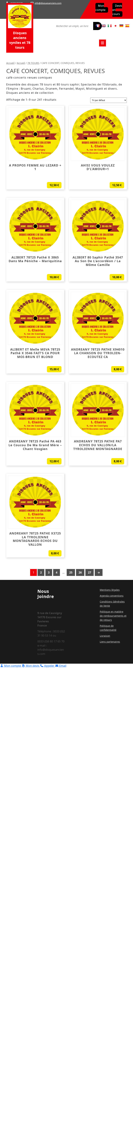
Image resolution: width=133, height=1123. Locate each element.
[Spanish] (127, 25)
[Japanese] (115, 25)
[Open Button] (102, 43)
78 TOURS (33, 63)
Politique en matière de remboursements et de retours (113, 616)
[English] (104, 25)
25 (70, 572)
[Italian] (110, 25)
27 (89, 572)
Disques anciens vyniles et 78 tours (19, 40)
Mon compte (100, 8)
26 (80, 572)
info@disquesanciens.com (48, 3)
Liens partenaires (110, 641)
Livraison (105, 635)
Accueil (10, 63)
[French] (98, 25)
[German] (121, 25)
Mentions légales (110, 589)
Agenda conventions (111, 595)
